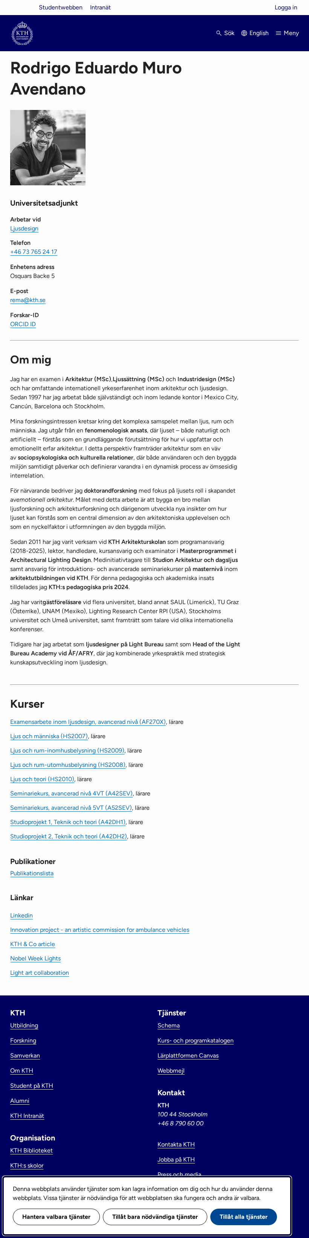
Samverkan (25, 1055)
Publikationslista (32, 873)
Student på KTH (31, 1085)
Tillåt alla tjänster (244, 1216)
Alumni (19, 1100)
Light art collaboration (39, 972)
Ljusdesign (24, 228)
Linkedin (21, 915)
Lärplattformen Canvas (188, 1055)
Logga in (286, 7)
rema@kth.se (28, 300)
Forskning (23, 1040)
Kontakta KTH (176, 1144)
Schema (169, 1025)
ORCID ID (23, 324)
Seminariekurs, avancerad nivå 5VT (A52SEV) (71, 807)
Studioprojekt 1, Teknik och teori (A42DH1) (67, 822)
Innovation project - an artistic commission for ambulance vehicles (99, 929)
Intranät (100, 7)
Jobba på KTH (176, 1159)
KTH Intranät (27, 1115)
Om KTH (21, 1070)
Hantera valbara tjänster (56, 1216)
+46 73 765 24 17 (33, 251)
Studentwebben (61, 7)
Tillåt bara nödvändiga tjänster (155, 1216)
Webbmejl (171, 1070)
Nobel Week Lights (35, 958)
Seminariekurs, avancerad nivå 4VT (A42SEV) (71, 793)
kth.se (22, 7)
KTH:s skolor (26, 1165)
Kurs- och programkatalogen (196, 1040)
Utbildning (24, 1025)
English (259, 33)
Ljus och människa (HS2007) (49, 736)
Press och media (179, 1174)
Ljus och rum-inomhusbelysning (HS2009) (67, 750)
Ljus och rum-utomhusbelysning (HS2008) (67, 764)
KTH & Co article (32, 944)
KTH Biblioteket (31, 1150)
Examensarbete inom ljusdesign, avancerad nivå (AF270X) (88, 721)
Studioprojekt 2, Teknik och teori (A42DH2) (68, 836)
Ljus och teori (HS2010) (42, 779)
